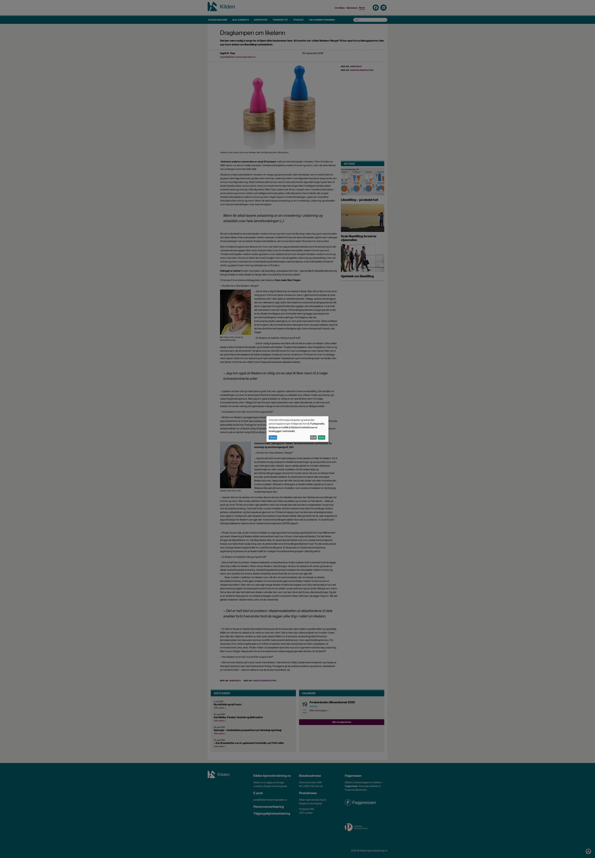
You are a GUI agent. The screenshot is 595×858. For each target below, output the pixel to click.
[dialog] (297, 429)
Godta (321, 437)
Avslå (313, 437)
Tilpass (273, 437)
